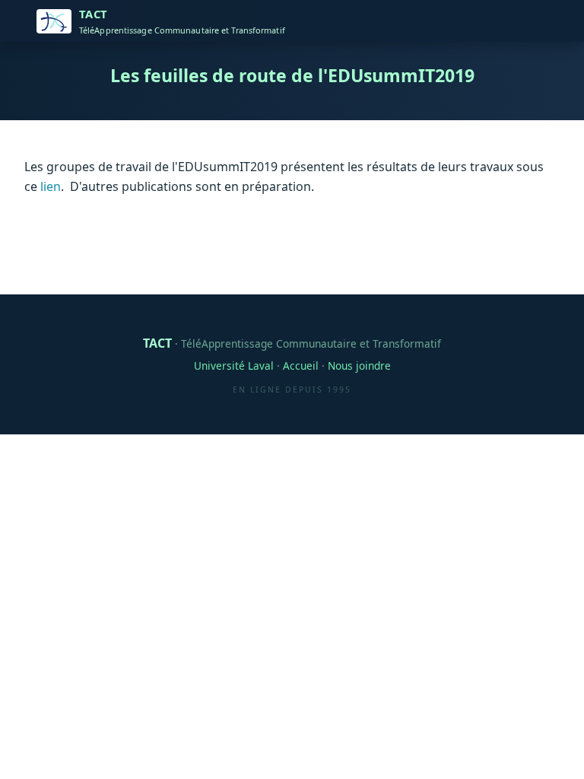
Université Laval (234, 365)
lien (50, 186)
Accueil (301, 365)
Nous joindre (359, 365)
